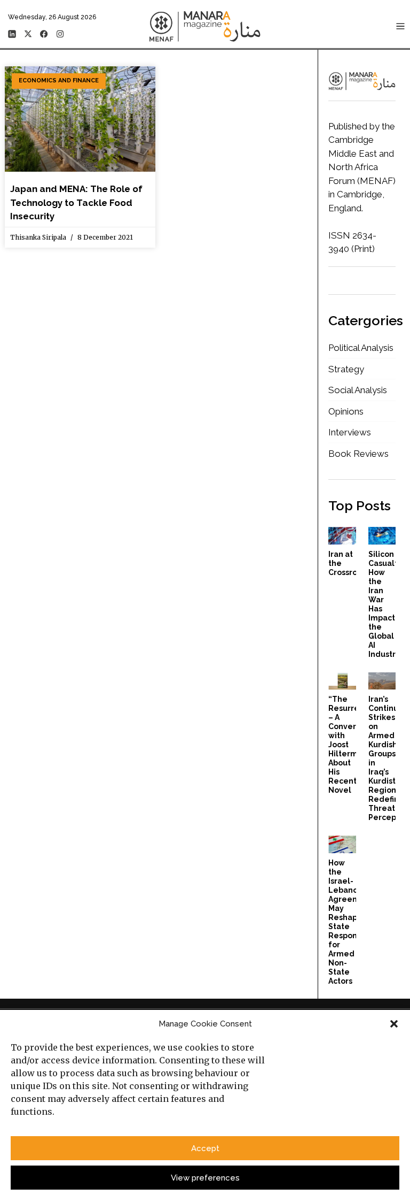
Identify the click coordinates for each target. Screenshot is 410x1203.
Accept (205, 1148)
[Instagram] (59, 33)
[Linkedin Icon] (11, 33)
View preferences (205, 1178)
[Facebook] (43, 33)
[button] (394, 1023)
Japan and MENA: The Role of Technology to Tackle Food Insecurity (76, 202)
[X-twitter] (27, 33)
